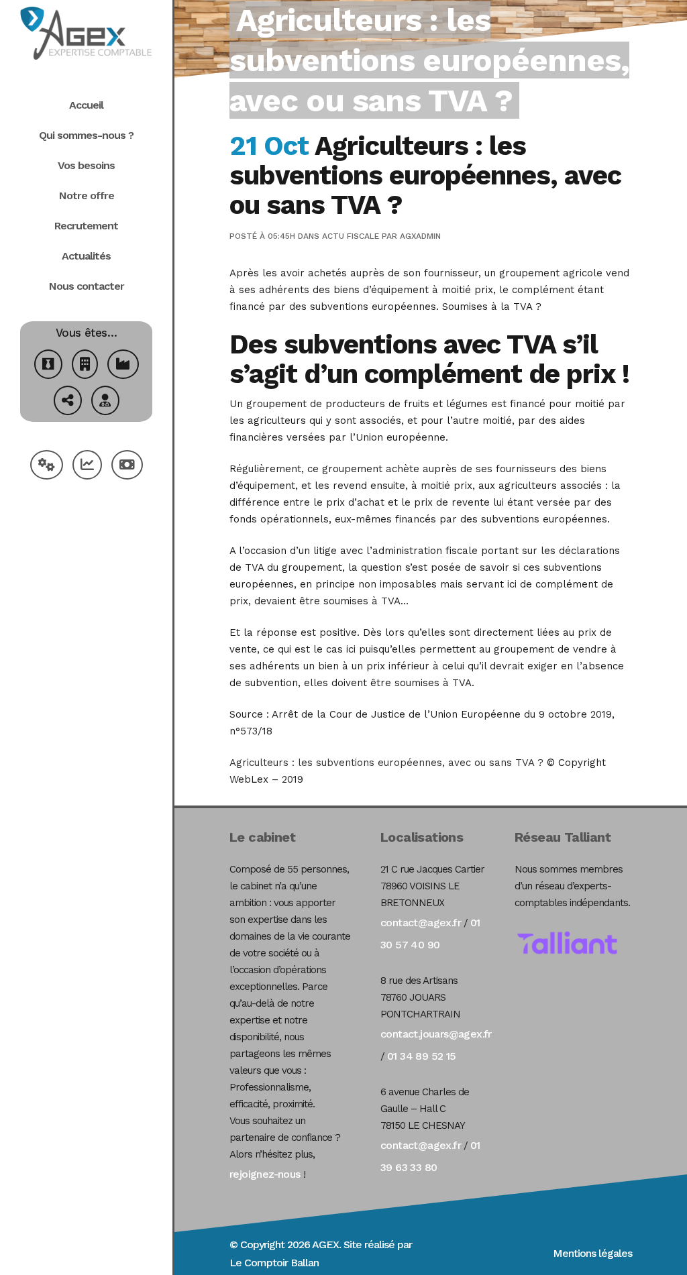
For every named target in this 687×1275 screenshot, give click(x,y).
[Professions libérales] (105, 402)
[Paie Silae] (127, 466)
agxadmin (420, 236)
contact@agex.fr (420, 922)
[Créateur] (48, 366)
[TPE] (84, 366)
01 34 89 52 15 (421, 1056)
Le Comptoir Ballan (274, 1262)
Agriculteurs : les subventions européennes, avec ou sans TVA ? (386, 763)
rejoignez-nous (265, 1174)
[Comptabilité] (87, 466)
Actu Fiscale (350, 236)
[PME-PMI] (123, 366)
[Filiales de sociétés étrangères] (67, 402)
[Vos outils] (46, 466)
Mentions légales (592, 1253)
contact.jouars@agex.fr (436, 1034)
